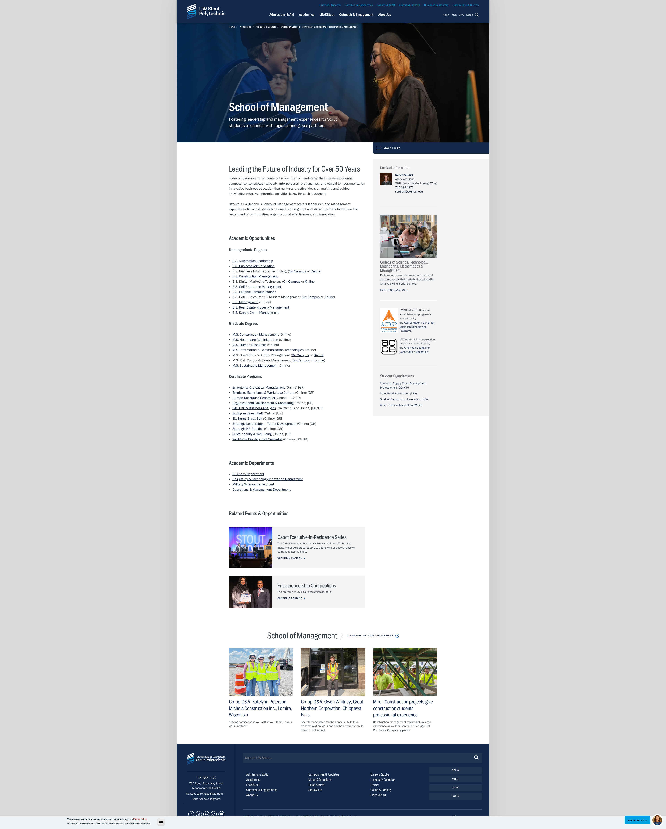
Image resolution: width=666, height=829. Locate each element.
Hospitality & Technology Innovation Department (267, 479)
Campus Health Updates (323, 774)
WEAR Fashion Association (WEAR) (401, 405)
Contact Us (193, 793)
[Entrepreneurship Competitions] (250, 592)
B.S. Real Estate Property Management (260, 307)
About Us (384, 14)
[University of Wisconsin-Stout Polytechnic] (206, 762)
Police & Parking (380, 790)
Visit (454, 14)
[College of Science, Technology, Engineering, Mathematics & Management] (408, 236)
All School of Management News (370, 635)
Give (461, 14)
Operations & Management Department (261, 489)
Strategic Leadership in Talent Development (264, 424)
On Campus (297, 271)
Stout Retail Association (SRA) (398, 393)
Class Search (316, 785)
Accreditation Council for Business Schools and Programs (416, 327)
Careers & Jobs (379, 774)
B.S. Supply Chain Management (255, 313)
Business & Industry (436, 5)
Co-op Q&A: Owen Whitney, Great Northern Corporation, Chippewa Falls (332, 708)
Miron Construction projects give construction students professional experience (403, 708)
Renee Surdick (404, 175)
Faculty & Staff (386, 5)
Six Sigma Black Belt (247, 418)
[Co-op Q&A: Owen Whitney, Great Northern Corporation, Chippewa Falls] (333, 672)
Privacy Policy (140, 819)
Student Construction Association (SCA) (404, 399)
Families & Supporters (359, 5)
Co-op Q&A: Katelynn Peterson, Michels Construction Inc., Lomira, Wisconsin (260, 708)
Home (232, 27)
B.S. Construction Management (255, 276)
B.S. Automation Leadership (252, 261)
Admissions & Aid (281, 14)
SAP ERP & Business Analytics (254, 408)
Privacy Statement (212, 793)
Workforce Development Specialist (257, 439)
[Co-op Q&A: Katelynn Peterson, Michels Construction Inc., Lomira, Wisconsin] (261, 672)
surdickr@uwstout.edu (409, 191)
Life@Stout (326, 14)
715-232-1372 (404, 187)
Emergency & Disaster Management (258, 387)
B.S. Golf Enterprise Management (256, 287)
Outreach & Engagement (356, 14)
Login (469, 14)
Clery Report (378, 795)
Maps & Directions (319, 780)
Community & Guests (466, 5)
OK (161, 821)
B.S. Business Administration (253, 266)
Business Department (248, 474)
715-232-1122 (206, 778)
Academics (306, 14)
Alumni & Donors (409, 5)
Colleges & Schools (266, 27)
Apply (446, 14)
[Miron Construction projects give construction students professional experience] (405, 672)
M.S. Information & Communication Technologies (268, 350)
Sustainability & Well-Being (252, 434)
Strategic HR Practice (247, 429)
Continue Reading (290, 558)
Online (315, 271)
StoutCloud (315, 790)
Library (374, 785)
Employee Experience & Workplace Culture (263, 393)
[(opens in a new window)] (191, 814)
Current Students (330, 5)
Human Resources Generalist (253, 398)
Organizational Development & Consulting (263, 403)
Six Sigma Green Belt (247, 413)
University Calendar (382, 780)
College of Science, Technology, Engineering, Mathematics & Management (319, 27)
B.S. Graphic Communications (254, 292)
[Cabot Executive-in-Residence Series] (250, 547)
